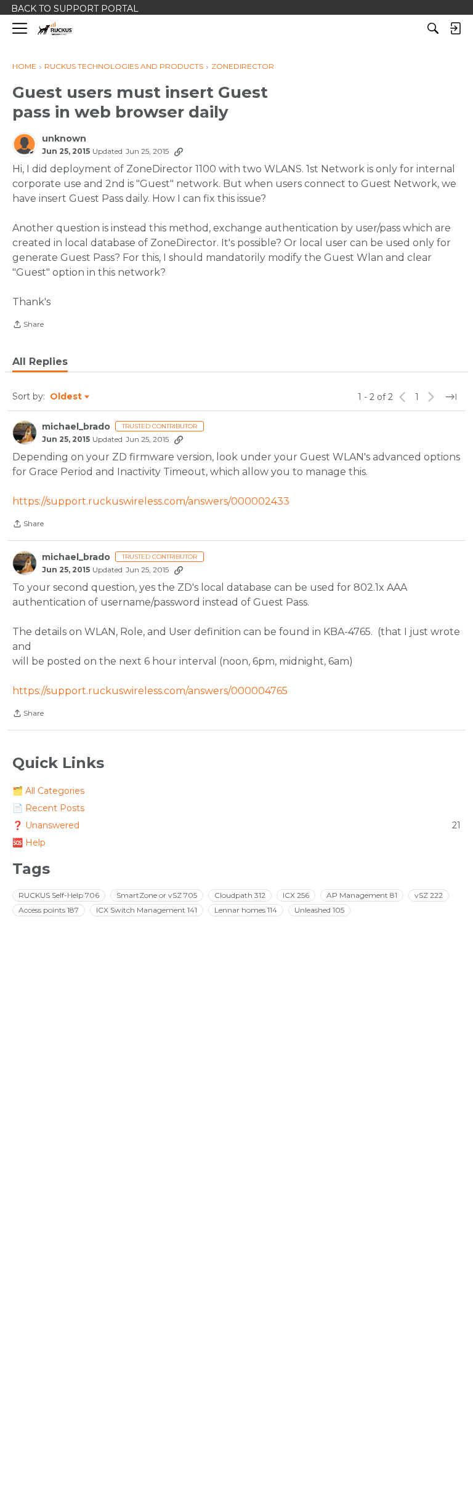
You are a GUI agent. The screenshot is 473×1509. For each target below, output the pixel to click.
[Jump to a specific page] (451, 397)
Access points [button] (48, 910)
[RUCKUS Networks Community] (55, 28)
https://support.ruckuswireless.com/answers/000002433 (150, 501)
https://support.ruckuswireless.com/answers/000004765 (150, 691)
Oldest (66, 397)
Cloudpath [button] (239, 895)
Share (28, 325)
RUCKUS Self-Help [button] (58, 895)
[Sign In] (455, 28)
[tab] (40, 361)
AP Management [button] (361, 895)
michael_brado (76, 427)
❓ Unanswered (236, 825)
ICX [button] (296, 895)
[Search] (433, 28)
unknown (64, 139)
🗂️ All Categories (48, 790)
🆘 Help (29, 842)
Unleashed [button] (319, 910)
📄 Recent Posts (48, 808)
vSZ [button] (428, 895)
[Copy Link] (178, 151)
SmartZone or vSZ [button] (156, 895)
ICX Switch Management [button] (146, 910)
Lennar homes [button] (245, 910)
